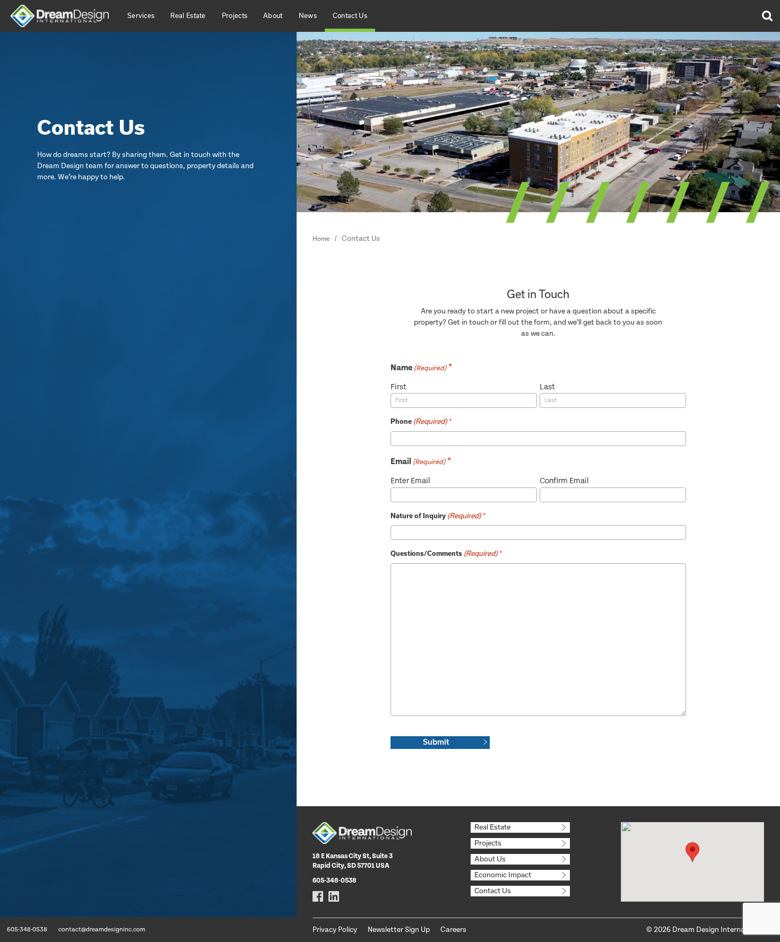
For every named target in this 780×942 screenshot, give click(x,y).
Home (321, 238)
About (273, 15)
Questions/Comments (444, 553)
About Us (490, 858)
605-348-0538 (27, 929)
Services (140, 15)
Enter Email (410, 480)
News (308, 15)
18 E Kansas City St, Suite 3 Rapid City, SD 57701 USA (353, 861)
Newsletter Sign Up (399, 930)
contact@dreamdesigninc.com (101, 929)
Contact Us (350, 15)
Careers (453, 930)
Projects (234, 15)
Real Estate (187, 15)
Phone (419, 421)
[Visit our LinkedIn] (333, 896)
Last (547, 386)
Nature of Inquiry (436, 515)
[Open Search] (766, 16)
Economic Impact (502, 874)
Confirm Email (564, 480)
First (398, 386)
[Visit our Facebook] (318, 896)
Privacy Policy (335, 930)
